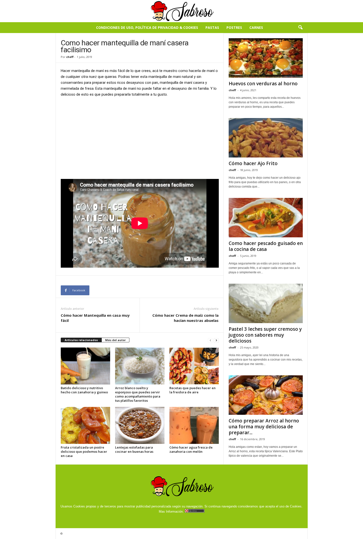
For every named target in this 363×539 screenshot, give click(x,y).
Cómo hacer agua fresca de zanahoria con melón (191, 449)
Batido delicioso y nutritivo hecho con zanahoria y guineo (84, 390)
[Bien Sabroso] (181, 11)
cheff (70, 57)
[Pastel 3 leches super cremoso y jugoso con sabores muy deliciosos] (266, 303)
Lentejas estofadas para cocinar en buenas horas (134, 449)
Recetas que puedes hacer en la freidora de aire (192, 390)
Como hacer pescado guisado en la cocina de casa (266, 246)
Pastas (212, 27)
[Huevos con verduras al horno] (266, 58)
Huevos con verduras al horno (263, 83)
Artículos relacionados (81, 340)
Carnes (256, 27)
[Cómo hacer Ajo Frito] (266, 137)
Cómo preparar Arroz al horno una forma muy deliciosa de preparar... (264, 426)
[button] (300, 27)
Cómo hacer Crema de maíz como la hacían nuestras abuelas (185, 318)
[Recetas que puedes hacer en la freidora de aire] (194, 366)
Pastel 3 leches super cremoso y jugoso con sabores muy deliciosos (265, 335)
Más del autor (115, 340)
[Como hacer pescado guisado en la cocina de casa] (266, 217)
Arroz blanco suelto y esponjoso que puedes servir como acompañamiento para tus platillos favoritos (137, 394)
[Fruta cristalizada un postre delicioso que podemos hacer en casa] (85, 425)
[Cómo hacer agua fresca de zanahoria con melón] (194, 425)
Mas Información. (171, 511)
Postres (234, 27)
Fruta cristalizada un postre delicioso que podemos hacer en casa (84, 451)
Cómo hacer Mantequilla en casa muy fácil (95, 318)
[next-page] (216, 340)
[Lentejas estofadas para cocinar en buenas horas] (139, 425)
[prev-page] (210, 340)
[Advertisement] (139, 137)
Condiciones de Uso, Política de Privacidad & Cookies (147, 27)
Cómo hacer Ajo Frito (253, 163)
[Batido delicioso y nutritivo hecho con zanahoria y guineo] (85, 366)
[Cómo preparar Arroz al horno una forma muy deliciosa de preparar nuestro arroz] (266, 395)
